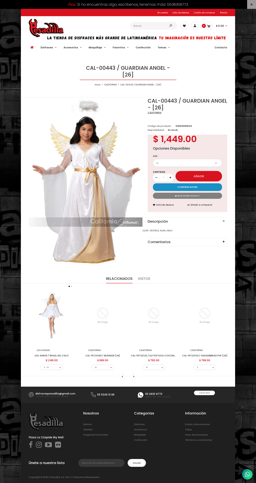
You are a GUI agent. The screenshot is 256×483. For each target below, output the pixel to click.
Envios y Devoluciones (197, 424)
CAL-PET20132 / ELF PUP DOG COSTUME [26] (156, 355)
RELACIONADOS (119, 278)
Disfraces (139, 424)
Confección (140, 440)
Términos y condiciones (198, 440)
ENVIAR (137, 463)
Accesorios (140, 429)
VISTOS (144, 278)
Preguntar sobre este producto (188, 196)
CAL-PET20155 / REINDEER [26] (102, 355)
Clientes (87, 429)
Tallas (188, 429)
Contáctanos (204, 393)
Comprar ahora (187, 187)
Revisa (223, 12)
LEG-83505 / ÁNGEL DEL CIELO (52, 355)
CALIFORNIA (154, 112)
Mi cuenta (162, 12)
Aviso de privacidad (196, 434)
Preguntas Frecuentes (95, 434)
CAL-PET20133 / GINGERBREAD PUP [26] (204, 355)
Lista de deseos (181, 12)
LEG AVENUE (43, 350)
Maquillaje (140, 434)
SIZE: (155, 156)
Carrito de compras (204, 12)
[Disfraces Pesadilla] (46, 36)
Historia (87, 424)
